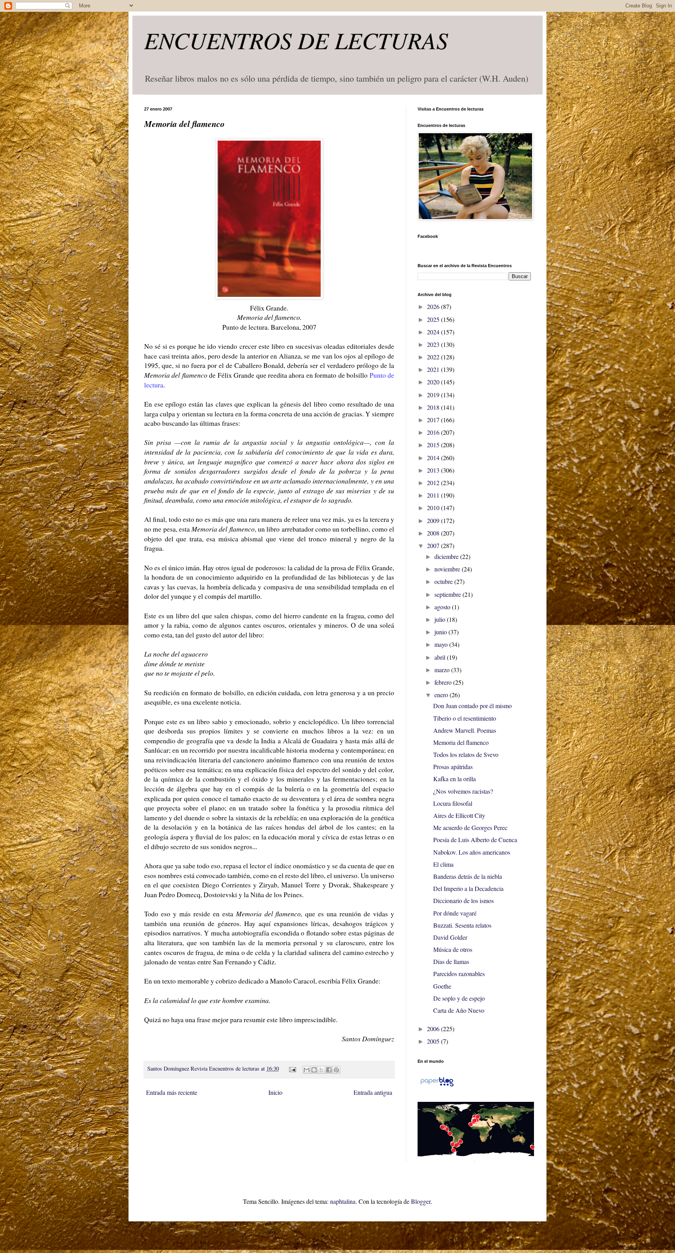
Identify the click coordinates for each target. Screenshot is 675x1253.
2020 (434, 382)
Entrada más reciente (171, 1092)
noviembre (448, 569)
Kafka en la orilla (454, 779)
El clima (443, 864)
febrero (443, 682)
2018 (434, 407)
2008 (434, 533)
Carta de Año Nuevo (458, 1010)
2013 (434, 470)
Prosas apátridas (453, 766)
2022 (434, 357)
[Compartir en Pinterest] (336, 1070)
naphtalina (342, 1201)
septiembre (448, 594)
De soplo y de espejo (459, 998)
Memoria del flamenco (461, 742)
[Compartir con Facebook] (329, 1070)
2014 (434, 457)
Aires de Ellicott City (459, 815)
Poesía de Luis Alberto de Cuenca (475, 839)
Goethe (442, 986)
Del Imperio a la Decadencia (468, 888)
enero (442, 695)
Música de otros (452, 949)
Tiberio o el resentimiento (464, 718)
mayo (441, 644)
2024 (434, 332)
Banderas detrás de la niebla (467, 876)
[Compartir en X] (321, 1070)
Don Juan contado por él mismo (472, 705)
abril (440, 657)
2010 (434, 507)
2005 (434, 1041)
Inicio (275, 1092)
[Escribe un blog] (314, 1070)
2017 (434, 420)
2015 (434, 445)
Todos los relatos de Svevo (465, 754)
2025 (434, 319)
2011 (434, 495)
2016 (434, 432)
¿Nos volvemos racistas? (463, 791)
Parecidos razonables (459, 973)
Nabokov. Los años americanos (471, 852)
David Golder (450, 937)
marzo (442, 670)
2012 (434, 482)
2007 (434, 545)
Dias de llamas (451, 961)
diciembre (447, 556)
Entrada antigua (373, 1092)
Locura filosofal (452, 803)
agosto (443, 607)
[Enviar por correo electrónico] (307, 1070)
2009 (434, 520)
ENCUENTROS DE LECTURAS (296, 39)
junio (441, 632)
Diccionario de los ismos (463, 900)
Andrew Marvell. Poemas (464, 730)
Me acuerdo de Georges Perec (470, 827)
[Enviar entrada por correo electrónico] (291, 1068)
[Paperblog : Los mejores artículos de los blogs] (437, 1086)
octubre (444, 581)
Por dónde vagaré (455, 913)
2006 (434, 1029)
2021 (434, 369)
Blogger (420, 1201)
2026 (434, 306)
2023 (434, 344)
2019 (434, 395)
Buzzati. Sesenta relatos (462, 925)
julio (440, 619)
